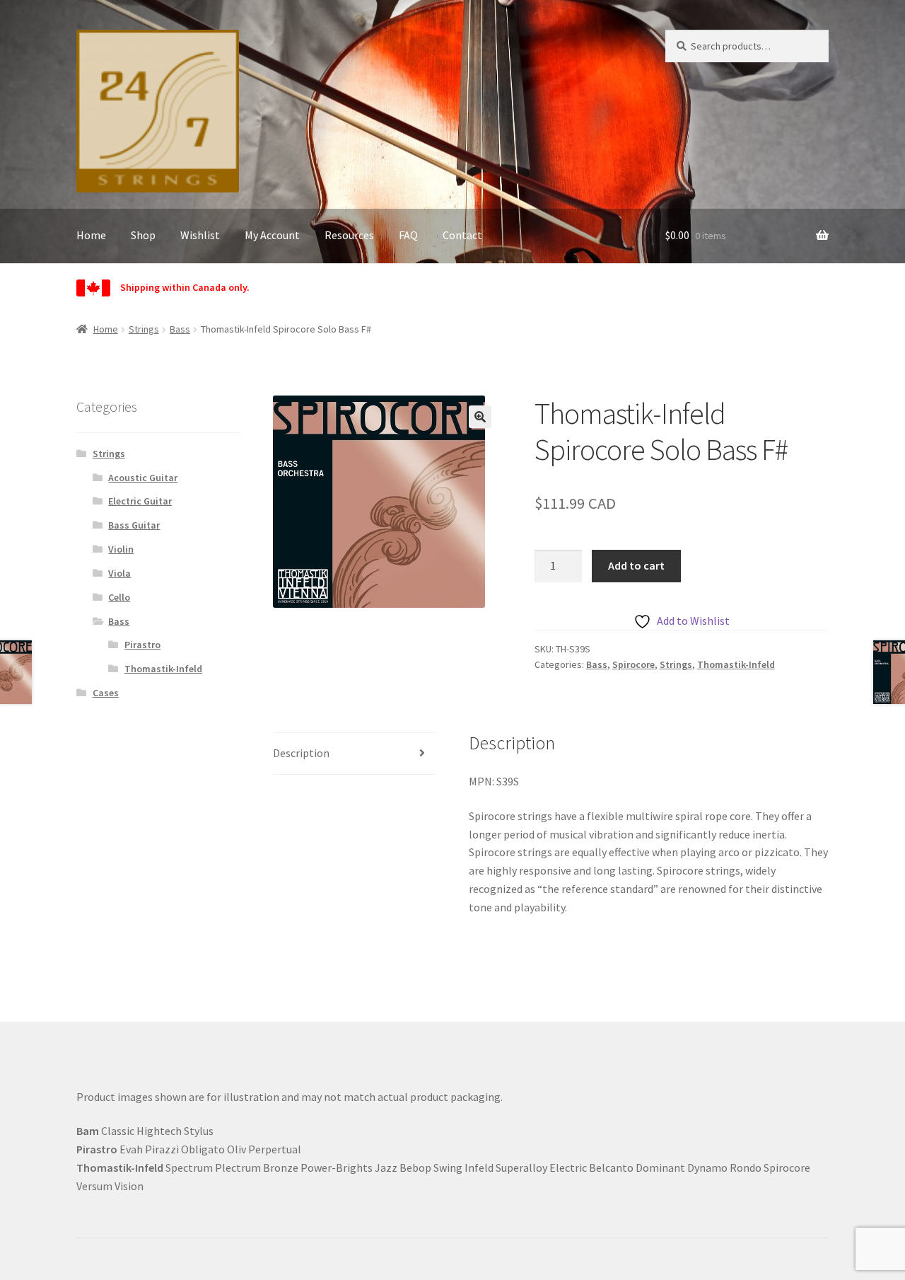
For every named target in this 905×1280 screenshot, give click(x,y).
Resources (349, 235)
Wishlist (200, 235)
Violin (121, 549)
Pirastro (142, 644)
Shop (143, 235)
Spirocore (633, 664)
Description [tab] (301, 753)
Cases (106, 692)
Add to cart (636, 565)
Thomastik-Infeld (736, 664)
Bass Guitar (134, 525)
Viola (119, 573)
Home (91, 235)
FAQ (408, 235)
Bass (180, 329)
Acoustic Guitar (142, 477)
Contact (462, 235)
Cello (119, 597)
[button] (480, 416)
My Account (272, 235)
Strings (144, 329)
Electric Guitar (140, 501)
